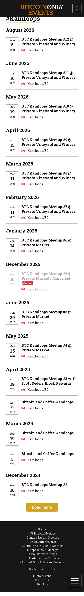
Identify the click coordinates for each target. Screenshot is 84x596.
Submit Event (42, 576)
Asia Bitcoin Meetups (43, 554)
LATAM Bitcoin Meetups (43, 558)
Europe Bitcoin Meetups (43, 550)
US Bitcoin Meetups (43, 533)
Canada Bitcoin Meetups (43, 537)
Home (42, 529)
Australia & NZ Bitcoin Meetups (42, 546)
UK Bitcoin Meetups (43, 542)
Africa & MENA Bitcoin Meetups (43, 562)
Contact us (42, 580)
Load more (42, 507)
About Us (42, 584)
